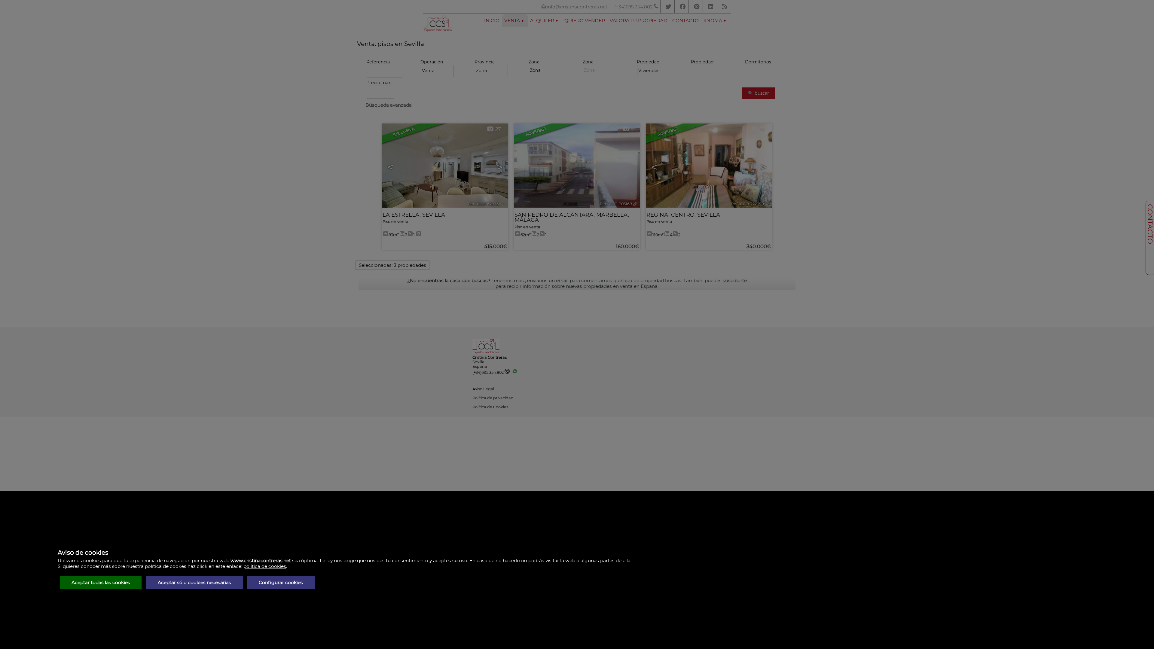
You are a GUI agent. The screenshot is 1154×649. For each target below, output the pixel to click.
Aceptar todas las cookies (101, 582)
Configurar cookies (281, 582)
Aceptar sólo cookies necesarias (194, 582)
